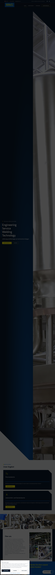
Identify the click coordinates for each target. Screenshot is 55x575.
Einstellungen (24, 570)
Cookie (11, 573)
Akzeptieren (6, 570)
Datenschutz (14, 573)
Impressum (18, 573)
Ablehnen (15, 570)
